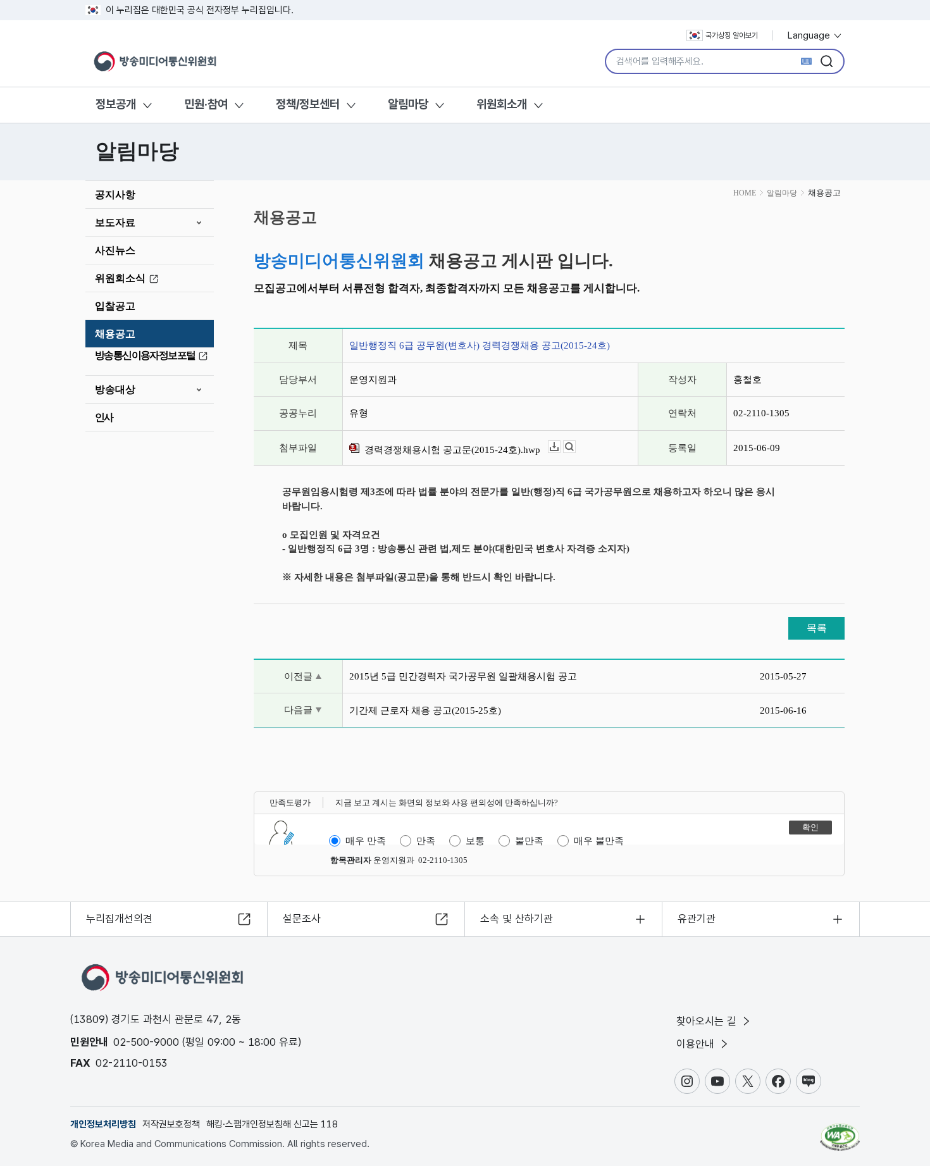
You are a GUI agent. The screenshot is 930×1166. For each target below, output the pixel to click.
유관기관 (697, 918)
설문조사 (302, 918)
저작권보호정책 (171, 1124)
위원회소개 (501, 104)
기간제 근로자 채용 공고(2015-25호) (425, 710)
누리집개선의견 (119, 918)
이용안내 (696, 1044)
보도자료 (115, 222)
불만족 (529, 841)
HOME (744, 193)
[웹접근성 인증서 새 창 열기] (840, 1131)
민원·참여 (206, 104)
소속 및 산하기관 (516, 918)
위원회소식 (120, 278)
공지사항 (115, 194)
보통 (475, 841)
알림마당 (408, 104)
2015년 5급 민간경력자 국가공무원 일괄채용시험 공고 (463, 676)
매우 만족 (365, 841)
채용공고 (115, 333)
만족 (425, 841)
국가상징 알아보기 (731, 35)
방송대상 (115, 389)
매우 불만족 (599, 841)
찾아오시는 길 (708, 1021)
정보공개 (116, 104)
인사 (104, 417)
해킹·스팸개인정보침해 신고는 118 (272, 1124)
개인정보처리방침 (103, 1124)
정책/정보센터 (308, 104)
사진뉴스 (115, 250)
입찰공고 (115, 306)
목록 (817, 628)
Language (810, 35)
